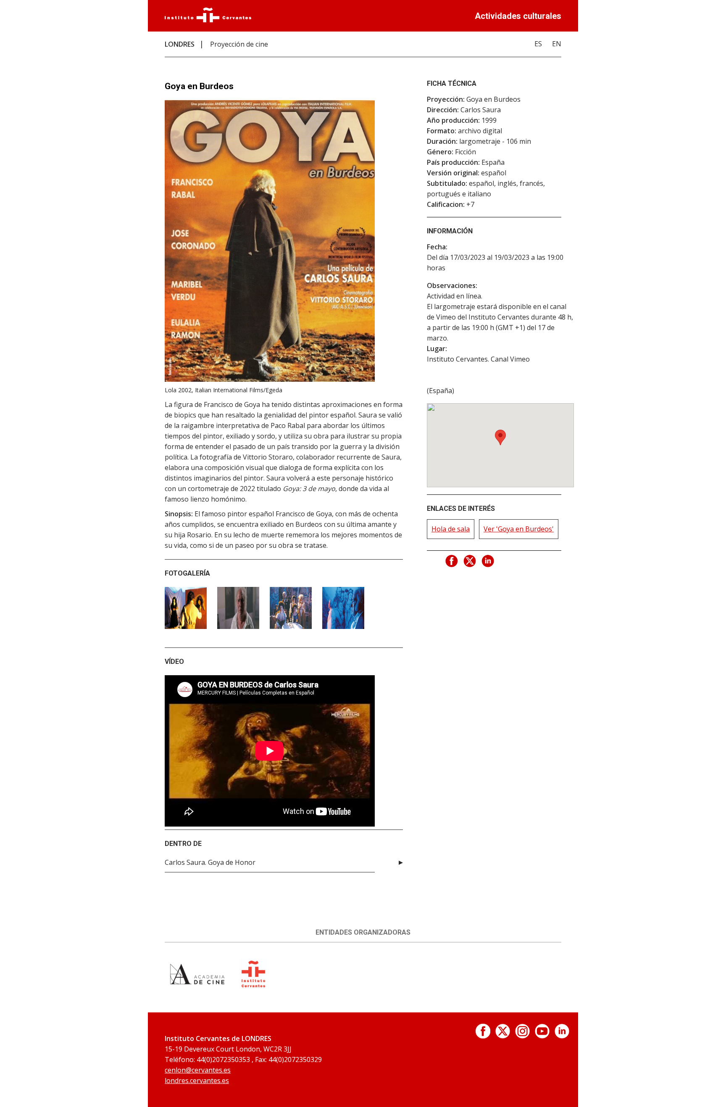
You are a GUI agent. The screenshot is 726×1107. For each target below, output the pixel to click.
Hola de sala (450, 529)
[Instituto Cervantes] (208, 19)
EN (556, 43)
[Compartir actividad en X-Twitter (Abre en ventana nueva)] (470, 561)
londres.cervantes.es (197, 1080)
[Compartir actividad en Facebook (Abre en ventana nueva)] (452, 561)
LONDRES (180, 44)
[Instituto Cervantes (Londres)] (253, 987)
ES (538, 43)
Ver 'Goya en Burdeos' (519, 529)
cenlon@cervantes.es (198, 1070)
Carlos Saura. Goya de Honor (210, 862)
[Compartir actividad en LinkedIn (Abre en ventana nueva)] (488, 561)
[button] (500, 437)
